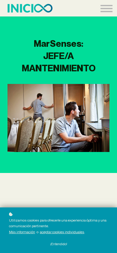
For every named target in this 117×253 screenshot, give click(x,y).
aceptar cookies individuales (62, 232)
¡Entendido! (58, 244)
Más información (22, 232)
